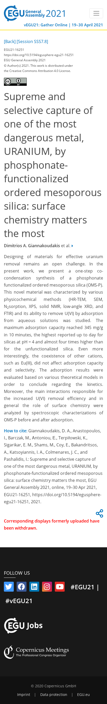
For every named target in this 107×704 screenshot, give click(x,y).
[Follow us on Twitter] (9, 588)
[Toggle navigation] (96, 13)
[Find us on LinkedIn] (34, 588)
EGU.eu (83, 694)
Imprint (23, 694)
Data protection (53, 694)
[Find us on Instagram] (47, 588)
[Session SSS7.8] (32, 41)
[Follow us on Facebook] (21, 588)
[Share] (98, 515)
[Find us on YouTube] (60, 588)
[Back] (10, 41)
